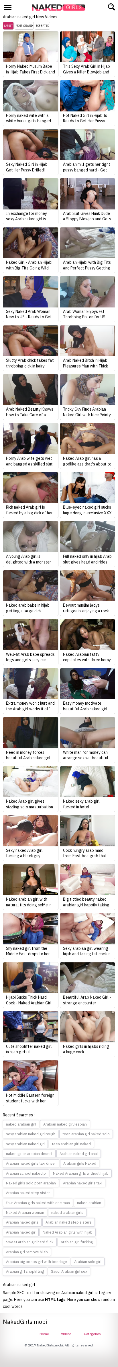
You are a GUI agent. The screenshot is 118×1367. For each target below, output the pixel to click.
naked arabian (89, 1202)
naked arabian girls (67, 1212)
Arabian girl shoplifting (25, 1271)
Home (44, 1334)
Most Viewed (24, 25)
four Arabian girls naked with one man (38, 1202)
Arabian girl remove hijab (27, 1252)
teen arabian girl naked (71, 1144)
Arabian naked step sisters (69, 1222)
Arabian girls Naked (79, 1163)
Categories (92, 1334)
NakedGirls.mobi (60, 7)
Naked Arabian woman (25, 1212)
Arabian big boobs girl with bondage (36, 1261)
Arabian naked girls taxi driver (31, 1163)
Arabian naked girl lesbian (65, 1124)
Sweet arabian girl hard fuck (30, 1242)
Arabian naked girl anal (79, 1153)
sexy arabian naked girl (25, 1144)
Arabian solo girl (87, 1261)
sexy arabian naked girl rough (30, 1134)
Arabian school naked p (26, 1173)
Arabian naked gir (21, 1232)
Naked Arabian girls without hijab (81, 1173)
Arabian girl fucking (77, 1242)
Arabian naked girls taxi (82, 1183)
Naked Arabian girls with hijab (68, 1232)
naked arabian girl (21, 1124)
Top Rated (42, 25)
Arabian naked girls (22, 1222)
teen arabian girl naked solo (86, 1134)
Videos (66, 1334)
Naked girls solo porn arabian (31, 1183)
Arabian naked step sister (28, 1192)
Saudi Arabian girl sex (69, 1271)
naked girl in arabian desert (29, 1153)
